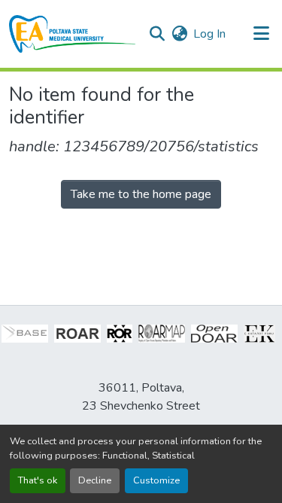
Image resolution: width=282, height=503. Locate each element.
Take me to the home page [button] (141, 194)
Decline (94, 480)
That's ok (37, 480)
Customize (156, 480)
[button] (72, 34)
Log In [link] (209, 34)
